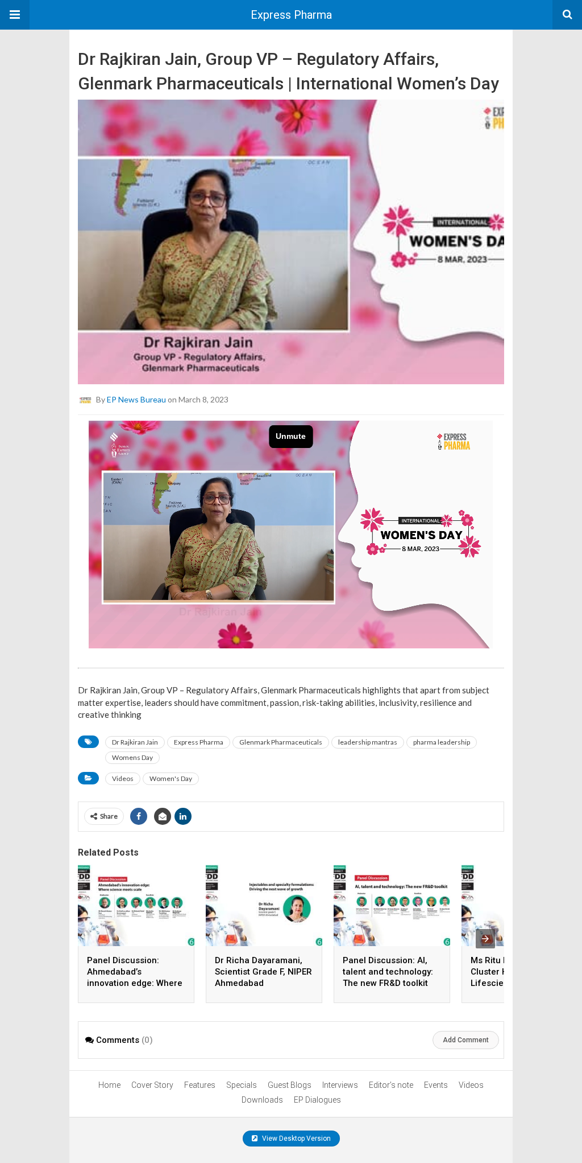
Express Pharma (291, 15)
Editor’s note (391, 1085)
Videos (123, 778)
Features (199, 1085)
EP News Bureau (136, 399)
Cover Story (152, 1085)
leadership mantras (367, 742)
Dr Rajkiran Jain (135, 742)
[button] (15, 15)
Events (436, 1085)
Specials (241, 1085)
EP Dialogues (317, 1099)
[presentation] (485, 938)
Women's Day (170, 778)
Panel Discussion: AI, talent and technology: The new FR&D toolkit (388, 971)
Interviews (340, 1085)
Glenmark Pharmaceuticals (280, 742)
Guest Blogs (289, 1085)
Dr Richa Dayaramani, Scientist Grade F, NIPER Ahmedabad (263, 971)
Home (109, 1085)
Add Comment (466, 1040)
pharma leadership (441, 742)
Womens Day (132, 757)
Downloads (262, 1099)
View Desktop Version (295, 1139)
